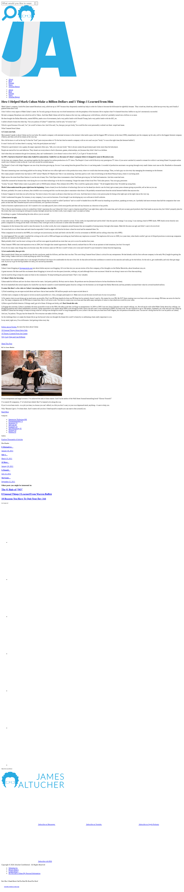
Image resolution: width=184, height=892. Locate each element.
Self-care (13, 425)
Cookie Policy (14, 872)
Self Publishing (15, 428)
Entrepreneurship (16, 421)
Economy (13, 427)
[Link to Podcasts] (46, 787)
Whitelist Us (13, 868)
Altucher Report (14, 87)
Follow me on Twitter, (9, 327)
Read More (5, 412)
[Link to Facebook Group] (27, 579)
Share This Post (6, 344)
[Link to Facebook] (27, 542)
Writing (12, 430)
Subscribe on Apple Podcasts (149, 824)
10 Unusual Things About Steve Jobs (14, 330)
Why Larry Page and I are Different (13, 337)
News (11, 85)
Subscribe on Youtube (94, 824)
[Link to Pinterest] (27, 728)
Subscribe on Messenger (46, 824)
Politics (12, 432)
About (11, 79)
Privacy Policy (14, 870)
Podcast (11, 83)
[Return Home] (39, 76)
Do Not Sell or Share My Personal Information (24, 873)
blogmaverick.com (26, 268)
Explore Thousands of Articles (12, 439)
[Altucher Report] (26, 21)
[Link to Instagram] (27, 765)
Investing (13, 423)
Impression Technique (18, 419)
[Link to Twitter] (27, 654)
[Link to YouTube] (27, 691)
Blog (10, 81)
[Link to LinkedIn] (27, 616)
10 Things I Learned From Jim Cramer (14, 333)
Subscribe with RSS (45, 861)
